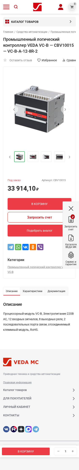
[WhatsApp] (18, 247)
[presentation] (14, 109)
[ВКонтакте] (25, 247)
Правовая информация (17, 382)
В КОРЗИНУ (26, 451)
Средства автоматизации (31, 32)
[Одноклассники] (33, 247)
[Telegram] (11, 247)
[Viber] (40, 247)
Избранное (49, 60)
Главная (8, 32)
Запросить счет (39, 217)
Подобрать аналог (39, 230)
